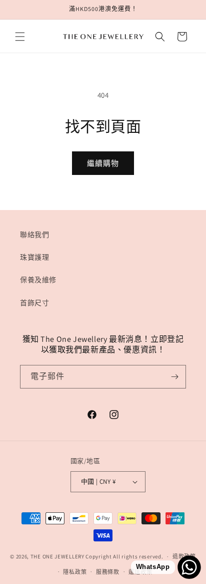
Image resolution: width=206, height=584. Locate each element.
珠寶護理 (34, 257)
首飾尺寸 (34, 302)
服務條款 (108, 571)
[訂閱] (175, 376)
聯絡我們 (34, 234)
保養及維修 (38, 279)
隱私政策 (74, 571)
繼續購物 (103, 163)
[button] (20, 37)
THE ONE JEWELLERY (57, 556)
